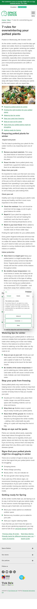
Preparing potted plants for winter (15, 107)
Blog (9, 20)
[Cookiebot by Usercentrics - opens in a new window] (25, 292)
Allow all (18, 316)
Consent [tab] (9, 296)
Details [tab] (18, 296)
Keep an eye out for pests (13, 121)
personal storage (21, 528)
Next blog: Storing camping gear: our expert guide (27, 536)
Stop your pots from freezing (14, 118)
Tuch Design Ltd (12, 591)
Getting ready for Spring (12, 130)
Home (4, 20)
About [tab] (27, 296)
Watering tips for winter (12, 115)
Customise (17, 320)
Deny (18, 325)
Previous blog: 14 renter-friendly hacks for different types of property (11, 536)
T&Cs (25, 3)
